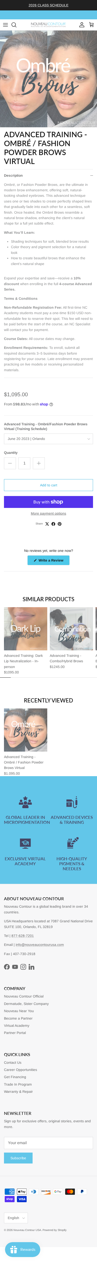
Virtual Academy (16, 1026)
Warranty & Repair (18, 1092)
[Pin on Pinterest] (59, 524)
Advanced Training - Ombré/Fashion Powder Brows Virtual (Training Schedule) (46, 426)
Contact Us (12, 1062)
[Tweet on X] (47, 524)
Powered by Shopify (55, 1230)
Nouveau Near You (19, 1011)
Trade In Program (18, 1084)
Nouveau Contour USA (27, 1230)
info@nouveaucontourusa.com (40, 945)
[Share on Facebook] (53, 524)
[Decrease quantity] (10, 463)
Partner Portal (15, 1033)
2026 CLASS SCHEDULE (48, 5)
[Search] (16, 24)
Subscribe (18, 1158)
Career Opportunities (20, 1070)
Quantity (11, 453)
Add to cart (48, 485)
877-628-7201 (22, 936)
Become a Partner (18, 1018)
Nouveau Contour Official (24, 996)
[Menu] (5, 24)
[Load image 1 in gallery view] (48, 79)
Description (13, 175)
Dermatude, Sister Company (26, 1004)
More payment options (48, 513)
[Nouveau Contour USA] (48, 25)
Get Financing (15, 1077)
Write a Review (54, 561)
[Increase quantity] (39, 463)
